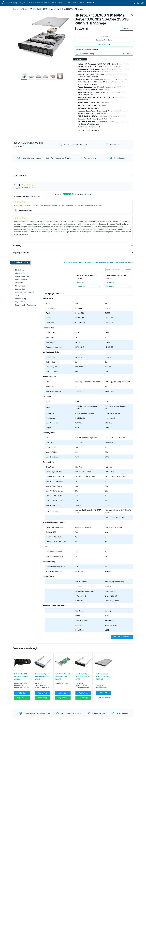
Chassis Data (20, 273)
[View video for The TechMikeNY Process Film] (60, 76)
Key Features (20, 302)
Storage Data (20, 289)
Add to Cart (22, 693)
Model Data (19, 270)
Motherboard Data (22, 276)
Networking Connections (24, 292)
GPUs (17, 295)
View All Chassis (103, 698)
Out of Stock (23, 9)
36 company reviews (28, 187)
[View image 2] (31, 76)
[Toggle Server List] (130, 269)
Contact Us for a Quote (104, 40)
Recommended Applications (25, 305)
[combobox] (118, 269)
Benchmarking (20, 299)
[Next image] (69, 42)
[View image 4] (45, 76)
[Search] (134, 3)
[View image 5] (53, 76)
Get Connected (91, 3)
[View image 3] (38, 76)
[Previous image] (15, 42)
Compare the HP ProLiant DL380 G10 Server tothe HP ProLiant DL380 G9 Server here (97, 262)
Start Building (104, 693)
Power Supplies (21, 280)
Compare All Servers (121, 637)
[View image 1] (24, 76)
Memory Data (20, 286)
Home (14, 9)
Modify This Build (104, 44)
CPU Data (19, 283)
